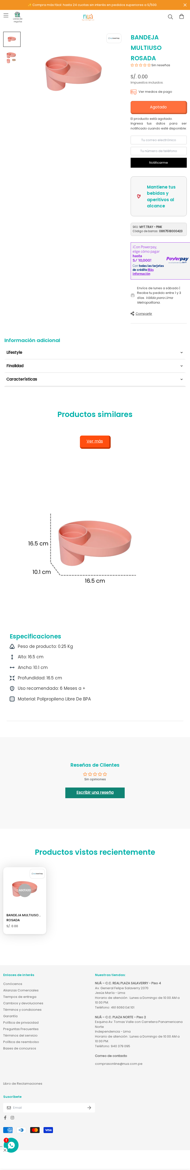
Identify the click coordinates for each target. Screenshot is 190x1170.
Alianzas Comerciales (21, 990)
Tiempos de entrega (19, 996)
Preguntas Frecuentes (21, 1029)
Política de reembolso (21, 1042)
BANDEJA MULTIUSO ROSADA (22, 917)
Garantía (10, 1016)
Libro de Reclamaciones (22, 1083)
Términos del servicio (20, 1035)
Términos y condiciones (22, 1009)
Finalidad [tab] (15, 366)
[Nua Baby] (88, 17)
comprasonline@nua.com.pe (118, 1063)
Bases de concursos (19, 1048)
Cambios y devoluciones (23, 1003)
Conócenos (12, 983)
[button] (141, 65)
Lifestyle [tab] (14, 352)
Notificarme (158, 162)
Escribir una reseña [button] (95, 792)
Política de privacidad (21, 1022)
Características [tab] (21, 379)
